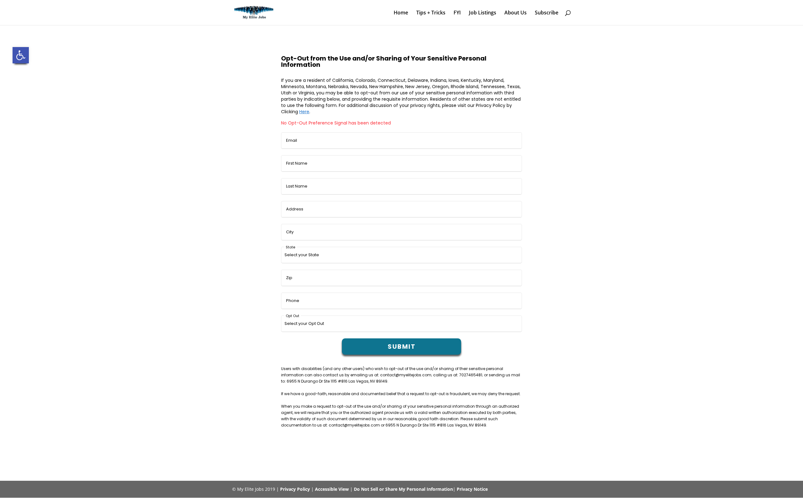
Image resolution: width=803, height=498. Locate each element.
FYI (457, 13)
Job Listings (482, 13)
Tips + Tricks (430, 13)
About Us (515, 13)
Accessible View (332, 489)
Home (401, 13)
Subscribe (546, 13)
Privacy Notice (472, 489)
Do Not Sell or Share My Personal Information (403, 489)
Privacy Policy (295, 489)
